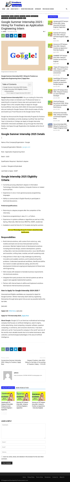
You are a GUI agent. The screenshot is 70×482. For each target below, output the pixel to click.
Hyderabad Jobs (12, 18)
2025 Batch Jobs (10, 13)
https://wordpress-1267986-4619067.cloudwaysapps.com (28, 375)
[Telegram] (16, 35)
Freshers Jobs (5, 18)
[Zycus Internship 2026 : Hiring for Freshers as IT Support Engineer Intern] (50, 125)
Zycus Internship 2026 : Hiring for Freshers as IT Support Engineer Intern (60, 126)
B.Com (11, 16)
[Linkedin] (11, 35)
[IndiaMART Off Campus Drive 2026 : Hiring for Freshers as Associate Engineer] (50, 57)
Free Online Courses (48, 9)
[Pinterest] (24, 35)
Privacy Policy (31, 477)
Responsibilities (9, 91)
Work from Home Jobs (27, 9)
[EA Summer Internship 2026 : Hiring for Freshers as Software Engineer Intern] (50, 114)
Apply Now (25, 316)
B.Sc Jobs (17, 16)
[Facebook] (7, 35)
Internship (38, 9)
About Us (62, 477)
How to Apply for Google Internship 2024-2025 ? (19, 93)
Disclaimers (48, 477)
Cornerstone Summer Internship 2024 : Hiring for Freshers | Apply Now (11, 362)
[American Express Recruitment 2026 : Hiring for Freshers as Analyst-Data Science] (50, 102)
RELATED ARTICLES (8, 388)
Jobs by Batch (14, 9)
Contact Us (55, 477)
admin (4, 31)
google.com (26, 147)
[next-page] (5, 413)
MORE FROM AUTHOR (22, 388)
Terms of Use (39, 477)
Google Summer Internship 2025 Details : (15, 87)
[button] (66, 9)
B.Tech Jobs (22, 16)
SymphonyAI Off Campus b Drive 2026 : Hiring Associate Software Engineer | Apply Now (7, 406)
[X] (20, 35)
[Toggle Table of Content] (29, 84)
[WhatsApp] (3, 35)
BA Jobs (28, 16)
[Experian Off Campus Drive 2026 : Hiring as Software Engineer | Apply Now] (23, 396)
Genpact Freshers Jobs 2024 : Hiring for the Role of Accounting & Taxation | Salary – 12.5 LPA (35, 362)
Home (3, 9)
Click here (12, 311)
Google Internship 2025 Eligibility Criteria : (16, 89)
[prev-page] (2, 413)
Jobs (8, 9)
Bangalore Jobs (34, 16)
